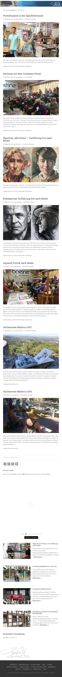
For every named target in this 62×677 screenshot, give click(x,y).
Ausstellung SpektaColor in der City (44, 566)
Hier (23, 474)
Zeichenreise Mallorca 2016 (17, 391)
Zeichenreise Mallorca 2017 (17, 327)
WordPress (45, 672)
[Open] (31, 505)
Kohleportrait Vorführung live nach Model (25, 198)
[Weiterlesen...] (38, 557)
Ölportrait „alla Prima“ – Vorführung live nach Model (27, 139)
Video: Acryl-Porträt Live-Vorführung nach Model (45, 544)
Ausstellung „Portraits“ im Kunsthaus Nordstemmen (45, 612)
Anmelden (52, 672)
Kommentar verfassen (30, 19)
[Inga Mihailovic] (31, 2)
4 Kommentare (28, 77)
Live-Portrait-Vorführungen (18, 66)
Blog (9, 66)
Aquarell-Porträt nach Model (18, 262)
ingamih (30, 479)
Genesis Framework (35, 672)
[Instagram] (56, 530)
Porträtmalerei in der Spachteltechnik (23, 15)
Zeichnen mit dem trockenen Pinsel (22, 73)
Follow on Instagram (32, 537)
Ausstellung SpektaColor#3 (41, 589)
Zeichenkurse (28, 66)
